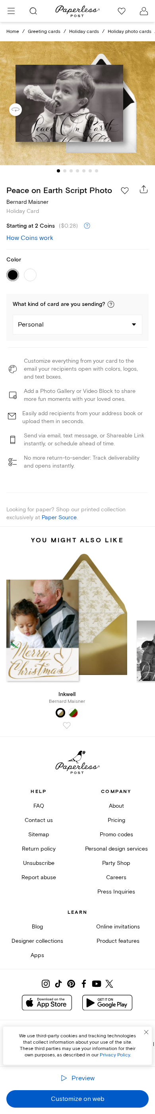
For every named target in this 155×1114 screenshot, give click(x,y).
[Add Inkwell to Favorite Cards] (67, 725)
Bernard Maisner (27, 202)
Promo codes (116, 834)
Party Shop (116, 863)
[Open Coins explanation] (87, 226)
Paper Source (59, 517)
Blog (37, 926)
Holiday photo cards (129, 32)
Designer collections (37, 941)
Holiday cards (84, 32)
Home (12, 32)
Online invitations (118, 926)
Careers (116, 877)
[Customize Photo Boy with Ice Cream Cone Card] (77, 103)
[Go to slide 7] (96, 170)
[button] (111, 304)
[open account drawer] (144, 11)
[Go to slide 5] (83, 170)
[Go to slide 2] (64, 170)
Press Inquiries (116, 891)
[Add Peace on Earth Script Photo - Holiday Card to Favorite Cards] (125, 190)
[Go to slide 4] (77, 170)
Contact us (39, 820)
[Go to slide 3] (71, 170)
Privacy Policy (115, 1055)
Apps (37, 955)
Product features (118, 941)
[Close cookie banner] (146, 1032)
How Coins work (29, 238)
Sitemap (38, 834)
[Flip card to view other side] (21, 109)
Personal (31, 325)
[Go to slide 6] (90, 170)
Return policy (39, 848)
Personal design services (116, 848)
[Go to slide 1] (58, 170)
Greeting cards (44, 32)
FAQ (38, 806)
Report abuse (38, 877)
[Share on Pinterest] (71, 984)
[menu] (11, 11)
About (116, 806)
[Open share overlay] (144, 189)
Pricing (116, 820)
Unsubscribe (38, 863)
